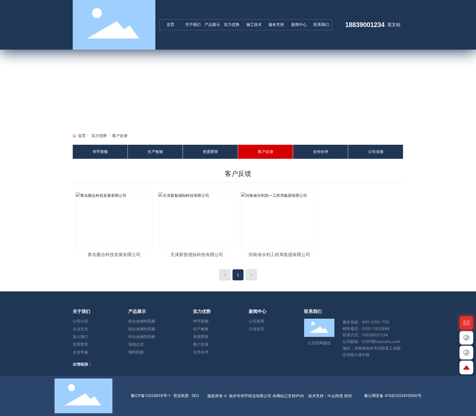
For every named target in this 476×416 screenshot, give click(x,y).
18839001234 (365, 24)
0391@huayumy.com (381, 341)
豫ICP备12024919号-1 (151, 395)
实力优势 (99, 136)
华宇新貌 (100, 151)
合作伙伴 (320, 151)
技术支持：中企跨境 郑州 (329, 396)
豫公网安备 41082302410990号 (392, 395)
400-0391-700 (375, 322)
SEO (195, 395)
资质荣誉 (210, 151)
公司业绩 (375, 151)
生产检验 (155, 151)
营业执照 (181, 395)
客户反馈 (265, 151)
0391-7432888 (376, 328)
